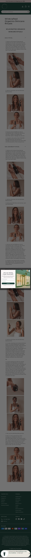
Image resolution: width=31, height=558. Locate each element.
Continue (8, 283)
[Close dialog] (29, 271)
